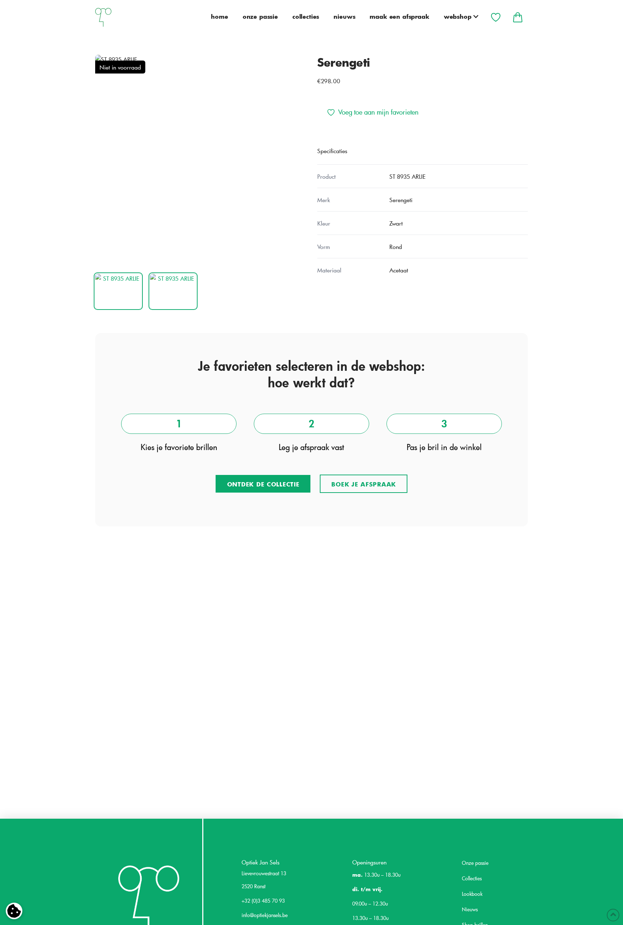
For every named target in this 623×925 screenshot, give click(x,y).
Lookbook (472, 893)
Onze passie (475, 862)
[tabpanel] (200, 160)
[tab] (118, 291)
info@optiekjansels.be (265, 915)
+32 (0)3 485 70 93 (263, 900)
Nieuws (470, 909)
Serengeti (343, 62)
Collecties (472, 878)
